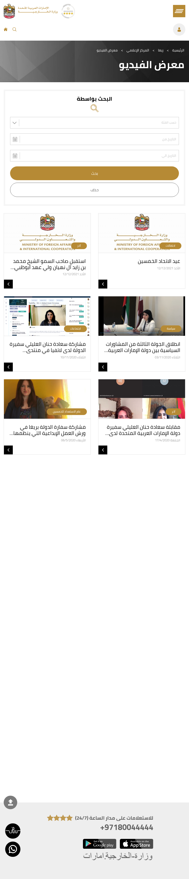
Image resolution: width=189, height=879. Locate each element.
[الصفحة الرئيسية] (6, 29)
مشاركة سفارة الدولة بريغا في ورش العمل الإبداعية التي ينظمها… (48, 430)
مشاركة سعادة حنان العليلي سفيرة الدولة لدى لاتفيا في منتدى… (48, 347)
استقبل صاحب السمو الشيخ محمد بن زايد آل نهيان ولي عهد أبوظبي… (48, 264)
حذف (95, 189)
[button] (12, 831)
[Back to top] (10, 802)
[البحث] (14, 29)
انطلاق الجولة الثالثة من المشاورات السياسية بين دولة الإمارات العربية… (142, 347)
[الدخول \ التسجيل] (103, 29)
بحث (94, 173)
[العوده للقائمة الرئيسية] (31, 17)
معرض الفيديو (107, 50)
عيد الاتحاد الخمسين (159, 261)
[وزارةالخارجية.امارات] (118, 856)
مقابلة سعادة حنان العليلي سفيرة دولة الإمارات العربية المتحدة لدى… (142, 430)
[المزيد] (102, 284)
